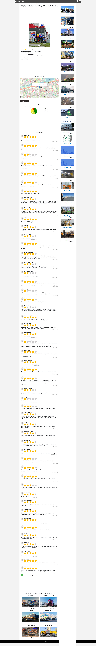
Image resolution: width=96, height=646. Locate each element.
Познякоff (67, 83)
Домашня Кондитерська (67, 227)
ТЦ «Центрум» (67, 71)
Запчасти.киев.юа (67, 143)
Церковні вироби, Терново (67, 132)
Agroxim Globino (67, 190)
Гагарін (67, 106)
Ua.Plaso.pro (19, 1)
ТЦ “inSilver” (67, 48)
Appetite (67, 14)
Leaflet (57, 97)
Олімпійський (48, 625)
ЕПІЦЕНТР (30, 595)
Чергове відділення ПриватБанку (67, 216)
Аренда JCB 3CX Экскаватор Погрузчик (67, 239)
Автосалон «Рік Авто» (67, 178)
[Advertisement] (39, 16)
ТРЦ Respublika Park (49, 595)
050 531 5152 (30, 54)
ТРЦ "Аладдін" (67, 37)
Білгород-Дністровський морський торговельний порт (67, 202)
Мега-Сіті (67, 60)
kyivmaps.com (26, 52)
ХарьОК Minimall (67, 25)
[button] (39, 87)
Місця (46, 641)
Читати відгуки (34, 608)
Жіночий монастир (67, 167)
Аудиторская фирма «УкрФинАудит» (67, 155)
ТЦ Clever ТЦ (67, 117)
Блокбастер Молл (30, 625)
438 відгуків (49, 5)
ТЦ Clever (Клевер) (67, 94)
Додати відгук (39, 132)
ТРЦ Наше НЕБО (48, 610)
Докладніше (71, 15)
